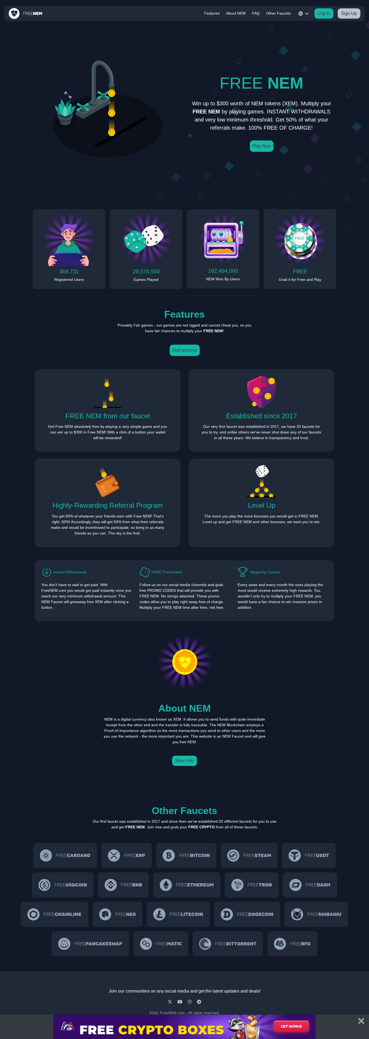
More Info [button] (184, 760)
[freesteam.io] (249, 855)
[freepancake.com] (90, 943)
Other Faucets (278, 13)
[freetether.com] (309, 855)
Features (212, 13)
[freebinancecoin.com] (123, 884)
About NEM (236, 13)
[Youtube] (180, 1002)
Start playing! (184, 350)
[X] (170, 1002)
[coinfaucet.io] (126, 855)
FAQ (256, 13)
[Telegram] (199, 1002)
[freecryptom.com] (54, 914)
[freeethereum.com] (186, 884)
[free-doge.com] (247, 914)
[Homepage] (25, 13)
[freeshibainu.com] (316, 914)
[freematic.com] (161, 943)
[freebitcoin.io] (186, 855)
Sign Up (349, 13)
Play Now (261, 146)
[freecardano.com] (65, 855)
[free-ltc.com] (178, 914)
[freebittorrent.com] (228, 943)
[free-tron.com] (252, 884)
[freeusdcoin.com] (63, 884)
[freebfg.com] (292, 943)
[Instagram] (190, 1002)
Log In (324, 13)
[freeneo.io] (117, 914)
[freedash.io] (310, 884)
